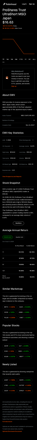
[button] (3, 60)
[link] (24, 4)
